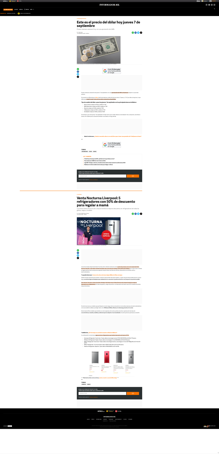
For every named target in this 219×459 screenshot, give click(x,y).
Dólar (90, 151)
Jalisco (16, 9)
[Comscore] (212, 425)
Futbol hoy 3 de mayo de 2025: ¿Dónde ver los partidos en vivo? (99, 158)
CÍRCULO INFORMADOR (25, 13)
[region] (109, 456)
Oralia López (80, 32)
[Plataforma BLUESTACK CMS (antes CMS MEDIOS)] (10, 425)
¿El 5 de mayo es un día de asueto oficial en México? (102, 332)
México (21, 9)
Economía (79, 18)
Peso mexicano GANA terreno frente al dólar (95, 160)
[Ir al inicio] (17, 4)
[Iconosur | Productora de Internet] (5, 425)
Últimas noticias (8, 9)
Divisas (94, 151)
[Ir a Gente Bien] (18, 0)
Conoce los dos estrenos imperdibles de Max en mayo (107, 274)
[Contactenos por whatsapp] (214, 4)
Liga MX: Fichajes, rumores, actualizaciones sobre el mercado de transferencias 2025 (104, 162)
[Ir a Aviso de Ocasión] (101, 409)
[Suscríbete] (212, 0)
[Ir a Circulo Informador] (12, 0)
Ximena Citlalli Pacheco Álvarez (83, 213)
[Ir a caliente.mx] (198, 0)
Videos (27, 9)
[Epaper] (204, 0)
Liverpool (84, 384)
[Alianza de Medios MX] (206, 425)
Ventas (88, 384)
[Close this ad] (218, 453)
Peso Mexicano (85, 151)
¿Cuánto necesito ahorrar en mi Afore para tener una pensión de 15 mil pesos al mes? (117, 136)
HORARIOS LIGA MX (11, 13)
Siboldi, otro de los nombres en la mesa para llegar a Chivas (98, 164)
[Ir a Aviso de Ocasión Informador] (5, 0)
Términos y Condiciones (93, 179)
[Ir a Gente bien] (118, 409)
